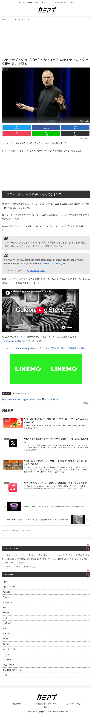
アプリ (6, 654)
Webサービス (9, 649)
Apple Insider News (32, 399)
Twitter (6, 644)
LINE (5, 618)
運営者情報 (16, 704)
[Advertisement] (46, 39)
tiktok (5, 639)
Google (6, 597)
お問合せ (46, 707)
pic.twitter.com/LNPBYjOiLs (53, 263)
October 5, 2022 (37, 270)
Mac (5, 628)
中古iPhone (8, 665)
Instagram (7, 602)
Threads (7, 633)
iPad (5, 607)
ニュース (7, 393)
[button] (75, 133)
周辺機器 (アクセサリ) (13, 670)
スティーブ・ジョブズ (22, 393)
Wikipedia (53, 399)
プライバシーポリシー (75, 704)
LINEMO (7, 623)
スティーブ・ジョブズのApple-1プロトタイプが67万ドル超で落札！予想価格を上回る (43, 348)
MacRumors (14, 399)
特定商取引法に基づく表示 (46, 704)
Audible (6, 592)
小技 (5, 675)
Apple (5, 581)
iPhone (6, 613)
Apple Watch (9, 587)
